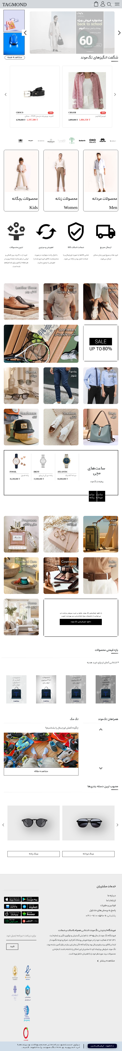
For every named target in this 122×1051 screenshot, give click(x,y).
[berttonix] (82, 141)
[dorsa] (61, 141)
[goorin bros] (20, 141)
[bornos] (51, 141)
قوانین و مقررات (108, 906)
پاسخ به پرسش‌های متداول (102, 910)
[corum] (113, 141)
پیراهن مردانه (33, 854)
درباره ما (112, 896)
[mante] (102, 141)
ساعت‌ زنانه (92, 496)
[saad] (92, 141)
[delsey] (30, 141)
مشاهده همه (14, 57)
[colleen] (71, 141)
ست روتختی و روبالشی (88, 854)
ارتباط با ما (111, 901)
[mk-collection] (41, 141)
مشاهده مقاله (41, 771)
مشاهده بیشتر (107, 961)
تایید (12, 946)
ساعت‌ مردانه (100, 496)
